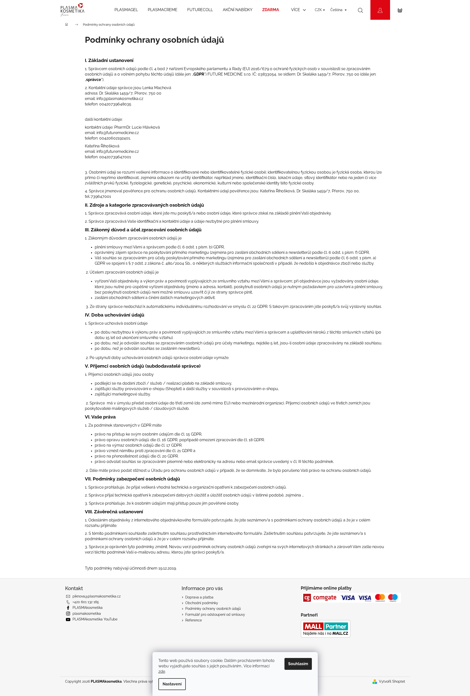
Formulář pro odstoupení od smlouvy (215, 614)
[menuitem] (126, 10)
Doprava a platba (199, 597)
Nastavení (172, 684)
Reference (193, 620)
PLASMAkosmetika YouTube (95, 619)
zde (161, 671)
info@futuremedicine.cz (117, 132)
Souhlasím (298, 663)
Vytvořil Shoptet (392, 681)
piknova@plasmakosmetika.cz (97, 596)
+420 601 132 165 (86, 602)
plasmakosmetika (87, 614)
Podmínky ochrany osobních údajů (213, 609)
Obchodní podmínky (201, 603)
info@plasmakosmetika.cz (119, 98)
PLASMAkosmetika (88, 608)
